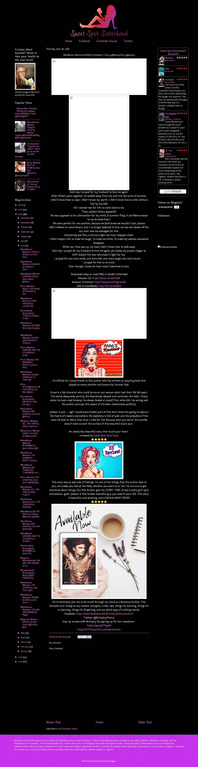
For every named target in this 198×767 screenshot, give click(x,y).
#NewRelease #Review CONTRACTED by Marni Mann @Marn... (30, 277)
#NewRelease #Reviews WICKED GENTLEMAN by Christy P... (29, 339)
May (23, 633)
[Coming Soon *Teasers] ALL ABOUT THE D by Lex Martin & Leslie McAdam (27, 150)
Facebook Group (107, 41)
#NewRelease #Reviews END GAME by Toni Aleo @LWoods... (30, 525)
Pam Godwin (171, 60)
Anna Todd (170, 71)
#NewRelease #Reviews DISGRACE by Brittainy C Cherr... (30, 265)
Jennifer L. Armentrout (174, 119)
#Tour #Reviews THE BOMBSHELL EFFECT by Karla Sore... (29, 363)
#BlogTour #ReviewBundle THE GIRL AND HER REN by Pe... (30, 562)
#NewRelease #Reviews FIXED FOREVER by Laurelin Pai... (28, 302)
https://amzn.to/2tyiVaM (106, 278)
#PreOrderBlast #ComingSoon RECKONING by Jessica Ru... (27, 549)
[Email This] (79, 636)
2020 (20, 205)
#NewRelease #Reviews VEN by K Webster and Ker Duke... (29, 253)
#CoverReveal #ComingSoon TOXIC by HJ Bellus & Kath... (29, 314)
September (26, 231)
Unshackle (169, 79)
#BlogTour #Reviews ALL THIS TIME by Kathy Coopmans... (29, 423)
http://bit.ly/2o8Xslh (110, 286)
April (23, 637)
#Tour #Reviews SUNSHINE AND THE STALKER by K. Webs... (30, 351)
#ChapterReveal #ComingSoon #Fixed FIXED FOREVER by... (27, 574)
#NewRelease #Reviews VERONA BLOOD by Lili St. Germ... (29, 598)
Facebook (84, 41)
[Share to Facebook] (87, 636)
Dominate (169, 58)
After (167, 68)
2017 (20, 657)
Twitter (128, 41)
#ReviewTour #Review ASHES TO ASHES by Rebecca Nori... (30, 433)
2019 (20, 209)
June (23, 245)
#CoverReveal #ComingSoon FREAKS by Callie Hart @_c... (28, 400)
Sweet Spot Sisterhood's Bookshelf (173, 52)
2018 (20, 214)
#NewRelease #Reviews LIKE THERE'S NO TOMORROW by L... (30, 469)
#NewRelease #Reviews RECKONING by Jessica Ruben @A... (29, 444)
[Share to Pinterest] (90, 636)
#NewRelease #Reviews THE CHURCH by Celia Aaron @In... (29, 586)
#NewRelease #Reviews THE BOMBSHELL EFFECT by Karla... (29, 456)
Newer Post (53, 722)
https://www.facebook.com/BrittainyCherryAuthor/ (105, 613)
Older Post (145, 722)
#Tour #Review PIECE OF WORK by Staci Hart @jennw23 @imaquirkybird (27, 169)
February (25, 646)
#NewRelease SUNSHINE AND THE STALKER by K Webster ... (30, 537)
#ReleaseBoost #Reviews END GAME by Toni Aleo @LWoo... (30, 413)
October (24, 227)
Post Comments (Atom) (68, 728)
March (24, 642)
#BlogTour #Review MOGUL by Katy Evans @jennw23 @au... (28, 623)
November (25, 222)
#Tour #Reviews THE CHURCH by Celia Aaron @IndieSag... (29, 480)
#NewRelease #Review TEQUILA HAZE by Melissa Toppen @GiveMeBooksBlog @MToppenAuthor (27, 130)
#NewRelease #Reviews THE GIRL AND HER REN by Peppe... (29, 611)
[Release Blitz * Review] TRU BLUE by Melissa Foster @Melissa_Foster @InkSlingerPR (26, 112)
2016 (20, 661)
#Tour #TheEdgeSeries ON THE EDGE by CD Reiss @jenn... (30, 388)
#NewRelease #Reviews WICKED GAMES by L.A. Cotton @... (29, 376)
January (24, 651)
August (24, 236)
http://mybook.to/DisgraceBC (110, 282)
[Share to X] (84, 636)
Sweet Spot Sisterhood (106, 435)
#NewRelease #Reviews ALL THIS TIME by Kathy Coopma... (29, 491)
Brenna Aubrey (171, 156)
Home (68, 41)
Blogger (112, 761)
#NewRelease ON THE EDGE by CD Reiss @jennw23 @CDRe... (30, 514)
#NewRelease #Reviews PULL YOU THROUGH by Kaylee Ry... (30, 503)
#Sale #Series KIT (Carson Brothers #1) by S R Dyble (33, 185)
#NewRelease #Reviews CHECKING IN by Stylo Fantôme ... (30, 327)
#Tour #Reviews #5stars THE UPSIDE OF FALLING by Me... (30, 290)
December (25, 218)
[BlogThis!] (81, 636)
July (23, 241)
